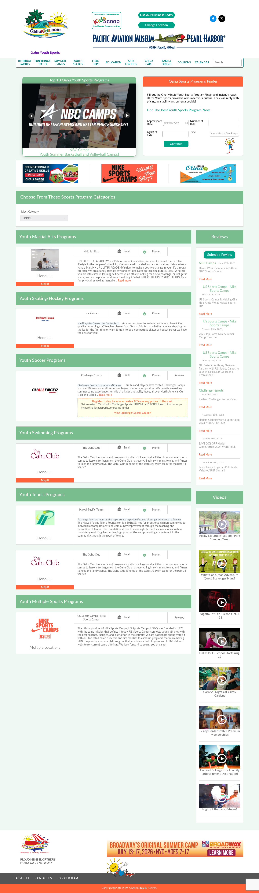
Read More (205, 279)
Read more (124, 280)
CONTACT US (43, 878)
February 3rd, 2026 (211, 360)
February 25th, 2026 (212, 329)
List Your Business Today (156, 15)
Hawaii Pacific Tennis (91, 509)
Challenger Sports (91, 375)
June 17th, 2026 (227, 263)
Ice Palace (91, 313)
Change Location (156, 25)
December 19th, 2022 (213, 462)
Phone (155, 251)
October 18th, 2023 (212, 438)
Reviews (179, 375)
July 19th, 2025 (209, 394)
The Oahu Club (91, 448)
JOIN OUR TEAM (67, 878)
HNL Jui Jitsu (91, 251)
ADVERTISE (23, 878)
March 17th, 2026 (211, 294)
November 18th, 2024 (213, 415)
